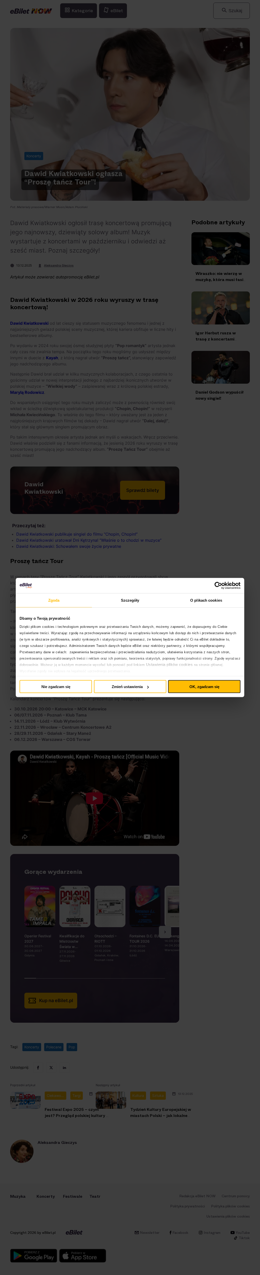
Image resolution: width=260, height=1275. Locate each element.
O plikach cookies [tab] (206, 600)
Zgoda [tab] (54, 600)
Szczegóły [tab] (130, 600)
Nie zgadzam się (55, 687)
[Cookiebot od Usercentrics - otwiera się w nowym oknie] (218, 585)
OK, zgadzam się (204, 687)
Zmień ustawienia (127, 687)
